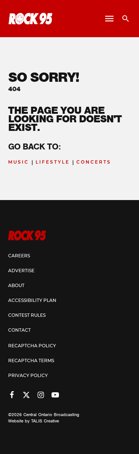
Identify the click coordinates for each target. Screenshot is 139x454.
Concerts (93, 162)
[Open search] (123, 18)
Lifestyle (53, 162)
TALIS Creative (45, 421)
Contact (19, 330)
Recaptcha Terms (31, 361)
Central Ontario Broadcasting (51, 415)
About (16, 286)
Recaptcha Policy (32, 346)
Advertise (21, 271)
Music (18, 162)
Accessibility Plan (32, 301)
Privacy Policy (28, 376)
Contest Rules (27, 315)
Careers (19, 256)
